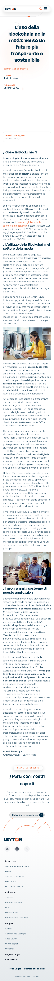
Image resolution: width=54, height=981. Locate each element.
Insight (9, 923)
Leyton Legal (12, 954)
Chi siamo (10, 892)
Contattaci (11, 959)
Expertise (10, 861)
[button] (40, 8)
